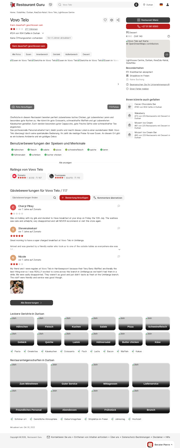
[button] (118, 84)
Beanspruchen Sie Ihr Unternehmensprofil (150, 84)
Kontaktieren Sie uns (61, 437)
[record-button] (136, 5)
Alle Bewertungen (30, 302)
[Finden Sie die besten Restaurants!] (27, 4)
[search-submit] (59, 4)
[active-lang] (161, 4)
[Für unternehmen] (50, 5)
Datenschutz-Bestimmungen (136, 437)
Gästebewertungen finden (25, 197)
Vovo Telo (19, 20)
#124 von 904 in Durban (25, 33)
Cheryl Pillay (26, 206)
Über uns (114, 437)
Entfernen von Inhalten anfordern (91, 437)
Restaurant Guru (34, 437)
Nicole (22, 256)
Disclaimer (158, 437)
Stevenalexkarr (27, 228)
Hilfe (167, 437)
